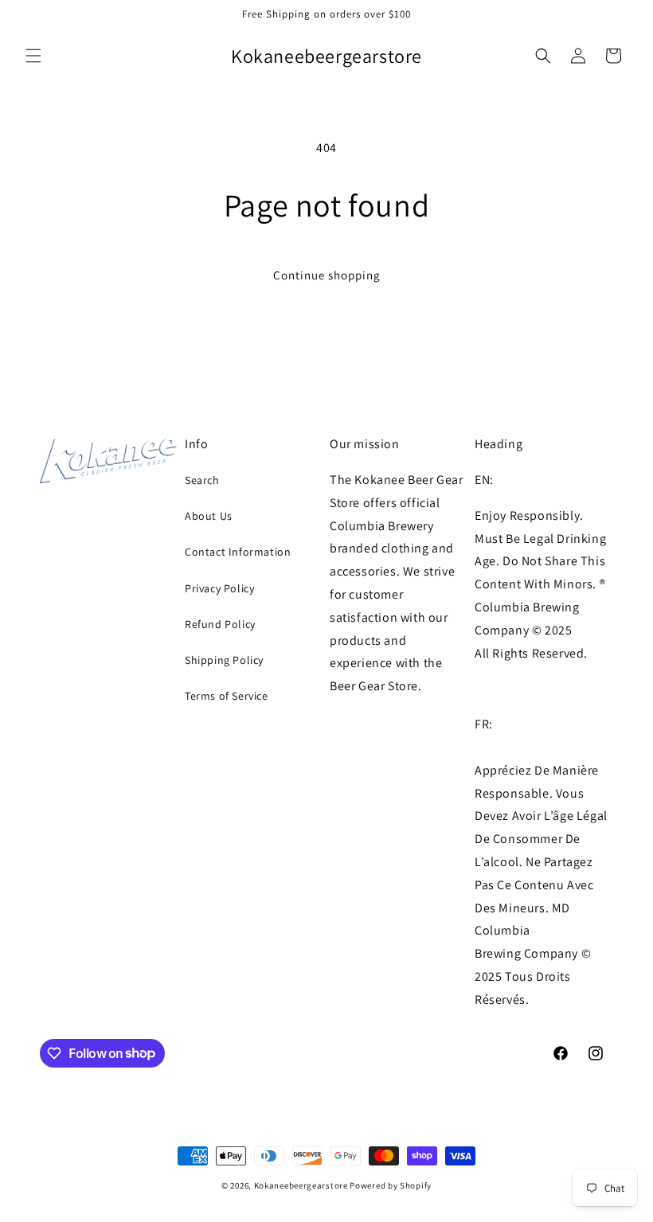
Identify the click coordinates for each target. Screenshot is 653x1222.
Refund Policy (220, 624)
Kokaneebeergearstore (301, 1185)
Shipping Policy (224, 660)
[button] (33, 55)
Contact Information (238, 552)
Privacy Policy (219, 588)
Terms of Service (226, 696)
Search (202, 480)
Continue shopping (327, 275)
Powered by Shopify (391, 1185)
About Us (209, 516)
